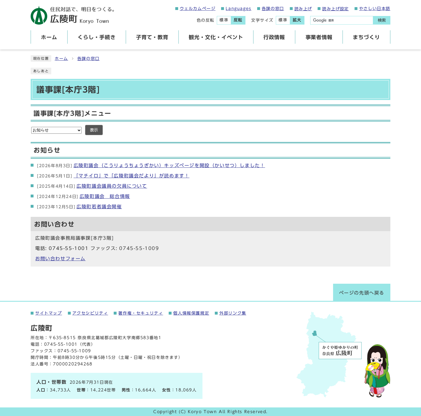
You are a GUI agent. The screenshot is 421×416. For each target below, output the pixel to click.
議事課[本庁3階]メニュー (72, 113)
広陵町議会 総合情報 (83, 196)
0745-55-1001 (68, 248)
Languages (238, 9)
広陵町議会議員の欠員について (92, 186)
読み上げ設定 (335, 9)
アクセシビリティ (90, 313)
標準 (223, 20)
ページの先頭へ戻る (361, 293)
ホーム (61, 59)
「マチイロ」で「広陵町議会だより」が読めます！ (113, 175)
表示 (94, 130)
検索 (382, 20)
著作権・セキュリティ (140, 313)
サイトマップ (48, 313)
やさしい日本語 (374, 9)
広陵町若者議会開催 (79, 206)
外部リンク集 (232, 313)
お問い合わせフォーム (60, 258)
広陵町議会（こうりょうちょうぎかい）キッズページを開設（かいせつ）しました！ (151, 165)
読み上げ (303, 9)
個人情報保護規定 (191, 313)
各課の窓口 (273, 9)
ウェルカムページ (198, 9)
